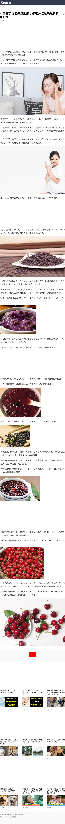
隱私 (12, 817)
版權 (15, 817)
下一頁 (32, 654)
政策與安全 (5, 817)
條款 (10, 817)
